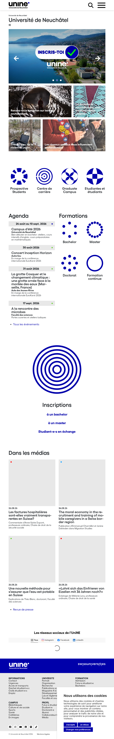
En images (14, 717)
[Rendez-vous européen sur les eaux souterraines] (40, 101)
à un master (57, 423)
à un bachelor (57, 414)
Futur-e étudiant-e (84, 683)
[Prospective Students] (19, 177)
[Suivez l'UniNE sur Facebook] (10, 727)
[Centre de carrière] (44, 177)
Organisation (48, 683)
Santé (12, 712)
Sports (12, 710)
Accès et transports (18, 685)
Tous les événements (26, 324)
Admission (80, 680)
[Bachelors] (69, 230)
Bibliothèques (15, 705)
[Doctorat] (69, 264)
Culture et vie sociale (19, 707)
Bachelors (80, 685)
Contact (13, 680)
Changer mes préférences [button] (78, 729)
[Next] (98, 58)
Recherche (47, 685)
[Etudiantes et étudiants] (94, 177)
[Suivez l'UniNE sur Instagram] (15, 727)
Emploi (12, 693)
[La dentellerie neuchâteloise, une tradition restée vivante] (90, 101)
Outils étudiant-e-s (18, 690)
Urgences (13, 683)
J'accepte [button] (70, 724)
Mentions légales (43, 734)
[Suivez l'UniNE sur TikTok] (36, 727)
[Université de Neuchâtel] (19, 5)
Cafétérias (14, 715)
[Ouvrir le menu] (101, 5)
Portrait (45, 680)
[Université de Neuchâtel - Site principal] (19, 665)
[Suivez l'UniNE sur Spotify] (31, 727)
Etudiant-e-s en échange (57, 431)
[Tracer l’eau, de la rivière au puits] (25, 135)
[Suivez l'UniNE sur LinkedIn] (26, 727)
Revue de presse (23, 609)
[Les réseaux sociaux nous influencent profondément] (74, 135)
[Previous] (16, 58)
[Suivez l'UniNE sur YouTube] (20, 727)
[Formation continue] (94, 264)
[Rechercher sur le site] (90, 5)
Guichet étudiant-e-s (19, 688)
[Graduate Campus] (69, 177)
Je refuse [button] (84, 724)
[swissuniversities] (91, 664)
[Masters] (94, 230)
